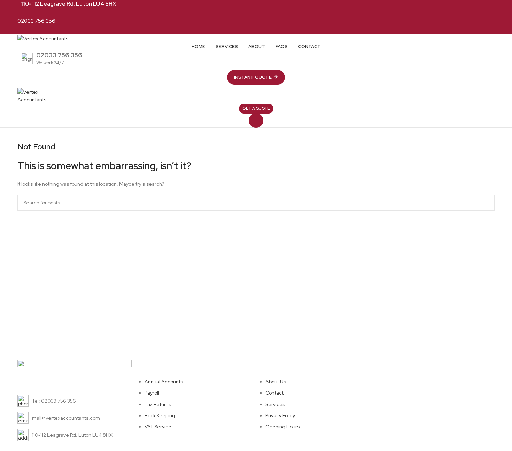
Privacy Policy (475, 393)
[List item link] (74, 401)
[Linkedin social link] (264, 12)
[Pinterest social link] (256, 12)
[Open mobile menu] (256, 120)
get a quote (256, 108)
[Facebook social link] (240, 12)
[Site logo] (42, 38)
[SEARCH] (487, 203)
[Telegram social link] (272, 12)
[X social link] (248, 12)
